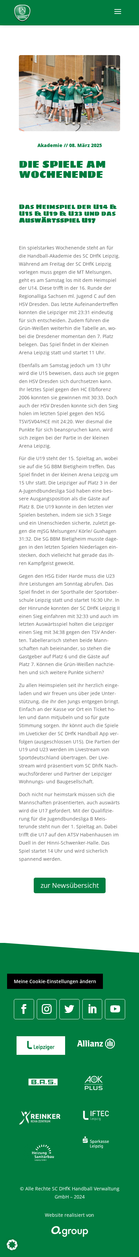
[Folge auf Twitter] (69, 1009)
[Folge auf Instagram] (47, 1009)
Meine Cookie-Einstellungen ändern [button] (55, 981)
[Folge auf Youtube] (115, 1009)
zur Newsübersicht (69, 885)
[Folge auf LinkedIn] (92, 1009)
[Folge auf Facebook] (24, 1009)
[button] (12, 1245)
